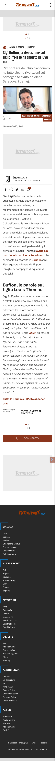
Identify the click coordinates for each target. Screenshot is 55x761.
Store (5, 657)
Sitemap (6, 660)
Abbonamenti (9, 646)
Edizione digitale (10, 653)
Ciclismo (7, 577)
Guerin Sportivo (10, 620)
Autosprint (7, 610)
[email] (22, 189)
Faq (4, 683)
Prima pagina (9, 650)
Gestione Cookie (10, 693)
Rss (4, 643)
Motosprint (8, 617)
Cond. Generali (9, 700)
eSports (6, 590)
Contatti (6, 676)
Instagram (23, 743)
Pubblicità (7, 716)
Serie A (21, 47)
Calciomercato (9, 554)
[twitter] (17, 189)
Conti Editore (9, 627)
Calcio (12, 47)
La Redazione (9, 680)
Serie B (36, 260)
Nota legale (8, 686)
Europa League (9, 547)
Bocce (6, 587)
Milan (32, 332)
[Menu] (5, 5)
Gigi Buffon (46, 116)
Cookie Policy (9, 690)
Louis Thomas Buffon (30, 116)
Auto (5, 606)
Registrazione (9, 720)
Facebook (12, 743)
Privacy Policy (9, 697)
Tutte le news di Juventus (31, 412)
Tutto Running (9, 580)
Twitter (33, 743)
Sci (4, 570)
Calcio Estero (9, 550)
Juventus (31, 47)
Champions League (11, 543)
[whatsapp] (11, 189)
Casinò (6, 730)
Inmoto (6, 613)
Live (5, 533)
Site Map (7, 723)
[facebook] (5, 189)
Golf (5, 584)
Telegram (42, 743)
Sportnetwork (9, 624)
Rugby (6, 573)
